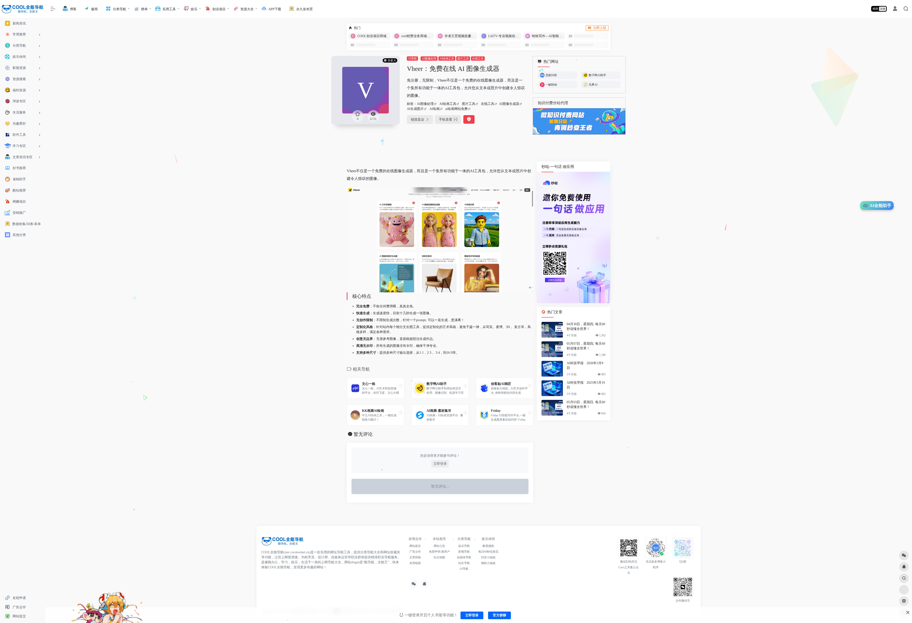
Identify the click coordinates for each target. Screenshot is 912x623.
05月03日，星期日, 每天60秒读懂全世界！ (586, 404)
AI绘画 (434, 109)
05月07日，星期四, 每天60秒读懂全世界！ (586, 346)
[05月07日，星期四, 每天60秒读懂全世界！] (552, 349)
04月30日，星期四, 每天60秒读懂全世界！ (586, 326)
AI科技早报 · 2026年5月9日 (585, 365)
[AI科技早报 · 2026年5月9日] (552, 369)
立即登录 (440, 464)
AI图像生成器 (509, 104)
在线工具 (478, 58)
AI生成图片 (415, 109)
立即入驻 (599, 28)
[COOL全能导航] (282, 543)
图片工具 (463, 58)
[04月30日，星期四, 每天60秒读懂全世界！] (552, 330)
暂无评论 (363, 434)
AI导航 (412, 58)
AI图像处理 (429, 58)
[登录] (895, 9)
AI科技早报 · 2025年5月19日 (586, 385)
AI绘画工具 (447, 58)
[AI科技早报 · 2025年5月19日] (552, 388)
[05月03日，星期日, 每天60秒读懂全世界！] (552, 408)
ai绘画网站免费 (456, 109)
